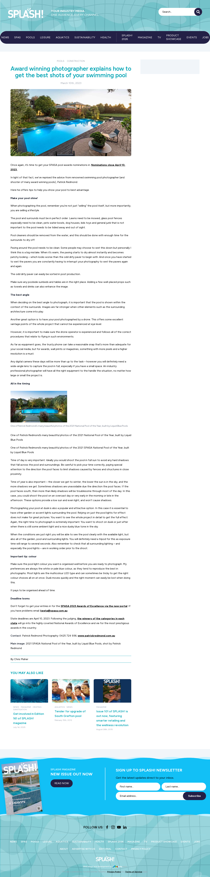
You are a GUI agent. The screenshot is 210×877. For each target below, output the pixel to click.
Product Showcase (173, 37)
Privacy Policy (140, 849)
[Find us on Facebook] (107, 827)
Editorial (105, 849)
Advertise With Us (83, 849)
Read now (61, 783)
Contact (121, 849)
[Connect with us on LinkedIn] (125, 827)
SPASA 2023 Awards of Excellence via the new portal (94, 606)
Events (192, 37)
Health (105, 37)
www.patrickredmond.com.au (96, 635)
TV (159, 37)
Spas (17, 37)
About (64, 849)
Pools (30, 37)
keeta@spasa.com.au (53, 610)
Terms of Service (133, 872)
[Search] (198, 12)
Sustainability (84, 37)
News (5, 37)
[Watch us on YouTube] (119, 827)
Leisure (45, 37)
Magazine (145, 37)
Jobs (205, 37)
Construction (76, 61)
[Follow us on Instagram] (113, 827)
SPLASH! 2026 (127, 37)
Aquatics (62, 37)
